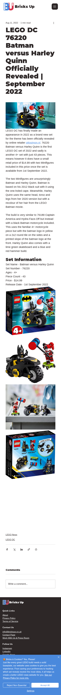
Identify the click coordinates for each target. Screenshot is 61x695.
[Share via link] (28, 549)
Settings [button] (30, 690)
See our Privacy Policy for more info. (27, 676)
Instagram (7, 648)
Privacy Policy (9, 618)
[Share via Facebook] (7, 549)
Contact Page (9, 635)
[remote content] (30, 504)
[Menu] (55, 6)
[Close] (56, 658)
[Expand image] (30, 311)
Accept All (45, 685)
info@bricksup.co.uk (12, 631)
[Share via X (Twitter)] (14, 549)
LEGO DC (10, 539)
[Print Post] (36, 549)
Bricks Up (24, 6)
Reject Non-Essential (16, 685)
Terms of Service (10, 621)
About (5, 615)
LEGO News (11, 534)
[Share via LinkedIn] (21, 549)
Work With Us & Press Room (16, 638)
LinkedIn (7, 651)
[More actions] (53, 23)
